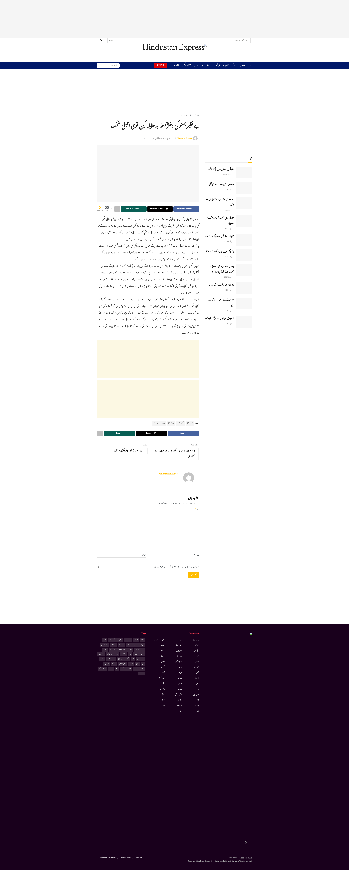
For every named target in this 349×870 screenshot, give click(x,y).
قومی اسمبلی (155, 423)
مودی (137, 664)
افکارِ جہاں (175, 65)
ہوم (250, 65)
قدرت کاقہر (162, 651)
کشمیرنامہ (163, 667)
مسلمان (102, 659)
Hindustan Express (184, 138)
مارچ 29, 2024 (165, 138)
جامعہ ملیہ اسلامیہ (122, 650)
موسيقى (163, 695)
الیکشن (197, 673)
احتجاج (142, 640)
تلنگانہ (131, 650)
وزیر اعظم (114, 664)
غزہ (133, 659)
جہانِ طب (196, 711)
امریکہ (104, 640)
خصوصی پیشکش (186, 65)
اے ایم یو (121, 645)
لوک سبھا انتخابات (111, 659)
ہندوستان (142, 673)
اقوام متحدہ (128, 640)
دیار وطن (243, 65)
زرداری (163, 423)
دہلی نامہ (180, 673)
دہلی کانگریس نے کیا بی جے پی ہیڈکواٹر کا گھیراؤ (221, 169)
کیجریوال (110, 669)
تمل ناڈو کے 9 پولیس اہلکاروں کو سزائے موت (219, 236)
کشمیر (117, 669)
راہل (117, 654)
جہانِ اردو (197, 706)
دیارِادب (180, 689)
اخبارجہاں (226, 65)
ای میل (143, 555)
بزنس (197, 684)
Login (111, 40)
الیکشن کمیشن (180, 423)
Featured (196, 640)
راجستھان (123, 654)
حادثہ (181, 640)
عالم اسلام (179, 706)
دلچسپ (180, 667)
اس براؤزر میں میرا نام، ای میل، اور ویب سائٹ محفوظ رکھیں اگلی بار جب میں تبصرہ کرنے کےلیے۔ (176, 567)
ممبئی (143, 664)
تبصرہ (197, 509)
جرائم (198, 700)
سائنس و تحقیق (178, 695)
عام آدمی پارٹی (140, 659)
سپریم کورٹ (101, 654)
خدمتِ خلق (179, 656)
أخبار (191, 115)
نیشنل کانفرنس (122, 664)
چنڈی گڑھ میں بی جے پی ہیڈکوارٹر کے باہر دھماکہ (219, 252)
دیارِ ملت (180, 678)
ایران (128, 645)
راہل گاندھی (109, 654)
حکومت (142, 654)
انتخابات (142, 645)
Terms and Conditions (107, 858)
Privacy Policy (125, 858)
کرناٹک (122, 669)
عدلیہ (181, 711)
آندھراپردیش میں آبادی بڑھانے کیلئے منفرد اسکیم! (219, 319)
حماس (105, 650)
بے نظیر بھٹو (171, 423)
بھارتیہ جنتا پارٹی (104, 645)
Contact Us (139, 858)
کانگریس (129, 669)
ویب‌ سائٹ (196, 555)
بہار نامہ (197, 689)
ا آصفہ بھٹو (190, 423)
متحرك (163, 684)
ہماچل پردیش (102, 669)
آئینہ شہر (234, 65)
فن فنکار (208, 65)
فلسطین (127, 659)
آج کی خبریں (196, 651)
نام (197, 542)
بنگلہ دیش (114, 645)
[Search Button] (99, 65)
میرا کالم (163, 700)
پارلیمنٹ (142, 669)
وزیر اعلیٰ (107, 664)
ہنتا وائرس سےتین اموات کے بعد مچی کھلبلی (221, 184)
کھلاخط (163, 673)
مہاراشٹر (131, 664)
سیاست (180, 700)
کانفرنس (163, 662)
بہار (143, 650)
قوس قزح (162, 656)
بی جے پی (137, 650)
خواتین (135, 654)
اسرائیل (136, 640)
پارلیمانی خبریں (196, 695)
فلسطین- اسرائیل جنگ (159, 640)
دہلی (130, 654)
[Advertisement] (174, 19)
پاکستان (135, 669)
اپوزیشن (135, 645)
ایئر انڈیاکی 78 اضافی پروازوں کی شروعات (221, 285)
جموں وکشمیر (112, 650)
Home (197, 115)
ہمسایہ (163, 706)
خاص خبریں (184, 115)
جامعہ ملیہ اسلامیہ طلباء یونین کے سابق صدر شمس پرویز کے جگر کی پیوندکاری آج (221, 269)
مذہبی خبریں (162, 689)
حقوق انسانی (179, 646)
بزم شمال (217, 65)
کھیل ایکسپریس (198, 65)
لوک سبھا (120, 659)
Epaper (160, 65)
